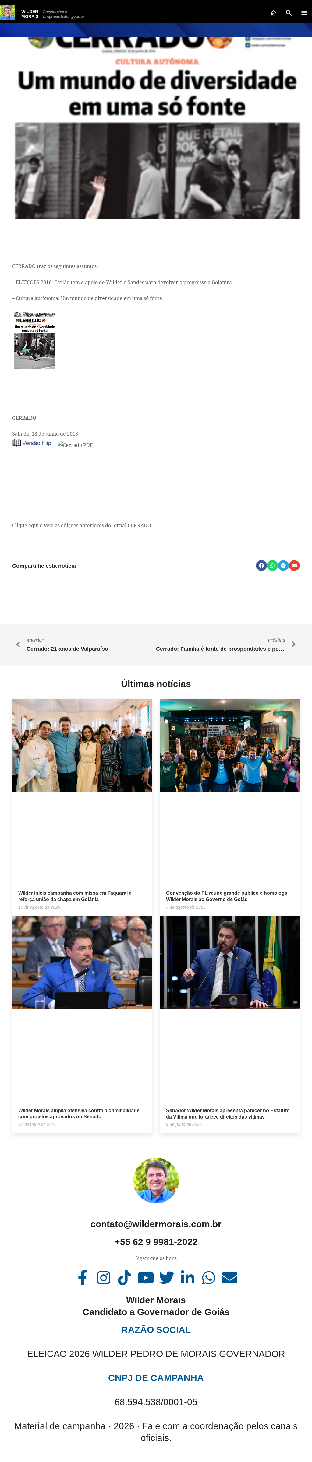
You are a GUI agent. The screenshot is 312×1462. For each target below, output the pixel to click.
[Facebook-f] (82, 1277)
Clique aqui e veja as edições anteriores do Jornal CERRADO (81, 525)
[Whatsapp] (208, 1277)
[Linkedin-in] (187, 1277)
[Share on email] (294, 565)
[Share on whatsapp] (272, 565)
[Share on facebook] (261, 565)
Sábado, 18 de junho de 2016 (45, 433)
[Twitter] (166, 1277)
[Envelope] (229, 1277)
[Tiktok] (124, 1277)
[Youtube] (145, 1277)
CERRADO (24, 418)
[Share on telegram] (283, 565)
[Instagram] (103, 1277)
